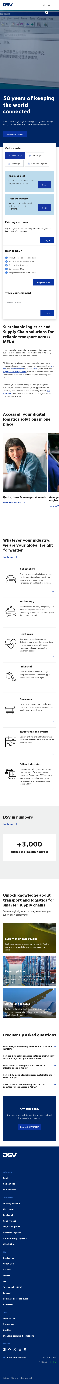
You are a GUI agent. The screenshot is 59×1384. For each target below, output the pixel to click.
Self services (9, 1189)
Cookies (7, 1330)
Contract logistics (12, 1232)
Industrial (26, 666)
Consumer (26, 699)
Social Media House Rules (15, 1298)
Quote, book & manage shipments (24, 497)
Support (7, 1293)
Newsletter (8, 1304)
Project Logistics (11, 1226)
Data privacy (9, 1324)
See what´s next (15, 134)
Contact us (8, 1258)
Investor (7, 1275)
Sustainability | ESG (12, 1287)
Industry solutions (12, 1203)
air (52, 365)
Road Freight (9, 1220)
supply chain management (14, 371)
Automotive (27, 569)
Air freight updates (17, 1003)
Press (5, 1281)
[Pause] (46, 12)
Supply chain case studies (21, 938)
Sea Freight (9, 1215)
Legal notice (9, 1318)
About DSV (8, 1263)
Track (47, 313)
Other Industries (30, 764)
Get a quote (9, 1183)
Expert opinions (15, 971)
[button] (17, 514)
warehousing (32, 368)
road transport (17, 368)
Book (5, 1178)
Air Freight (8, 1209)
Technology (27, 601)
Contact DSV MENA (29, 1126)
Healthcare (26, 634)
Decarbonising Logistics (15, 1238)
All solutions (9, 1244)
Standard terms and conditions (18, 1335)
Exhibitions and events (34, 731)
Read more (8, 557)
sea (4, 368)
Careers (7, 1269)
